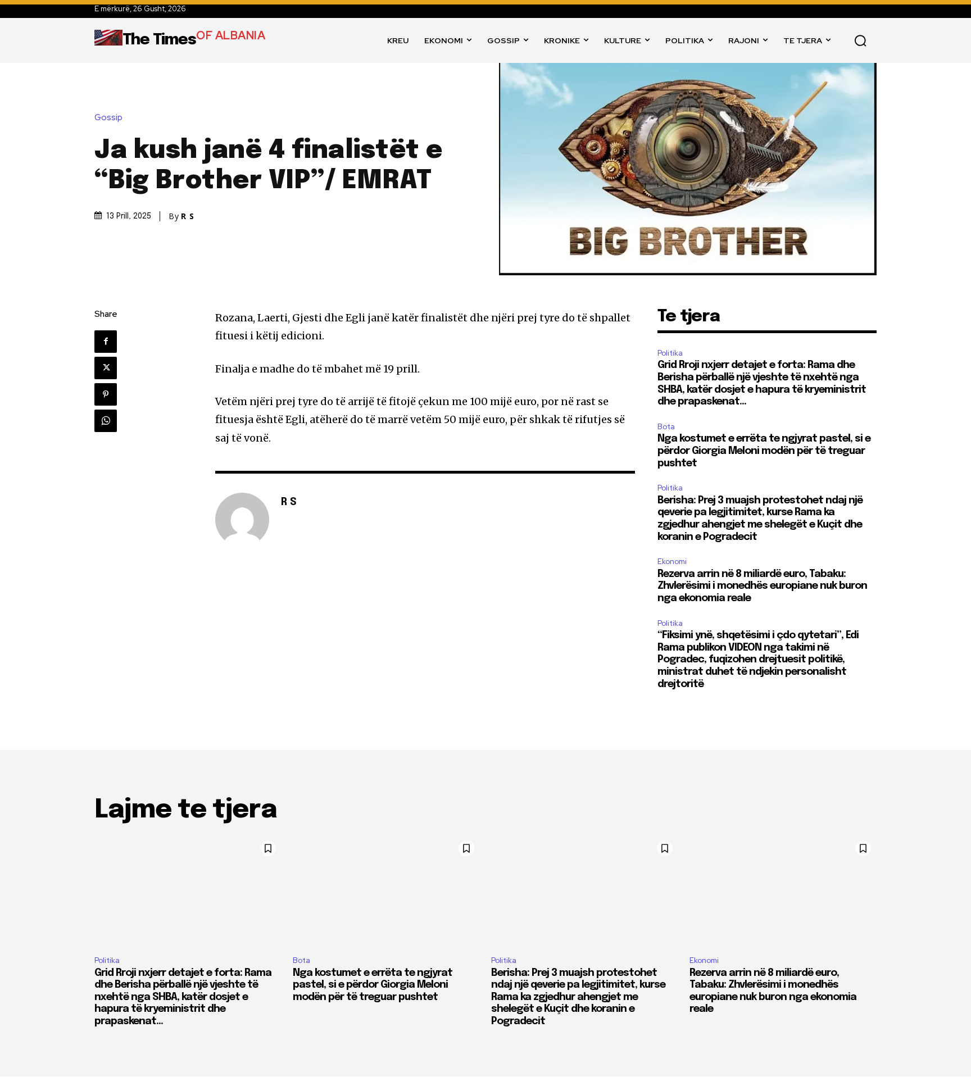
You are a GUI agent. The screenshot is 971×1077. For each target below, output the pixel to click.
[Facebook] (105, 341)
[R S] (242, 520)
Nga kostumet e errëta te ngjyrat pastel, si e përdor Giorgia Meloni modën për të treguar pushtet (763, 451)
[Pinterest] (105, 394)
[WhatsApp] (105, 421)
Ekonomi (672, 561)
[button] (860, 40)
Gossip (108, 117)
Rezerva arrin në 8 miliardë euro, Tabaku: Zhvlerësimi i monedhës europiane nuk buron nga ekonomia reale (762, 586)
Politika (670, 353)
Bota (666, 426)
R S (187, 216)
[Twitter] (105, 368)
